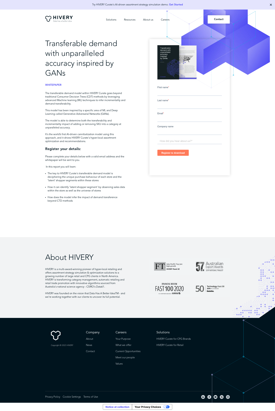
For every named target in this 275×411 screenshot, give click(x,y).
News (89, 345)
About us (148, 20)
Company (93, 332)
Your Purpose (123, 339)
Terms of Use (90, 397)
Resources (129, 20)
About (89, 339)
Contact (218, 19)
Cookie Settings (72, 397)
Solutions (111, 20)
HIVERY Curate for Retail (169, 345)
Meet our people (125, 357)
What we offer (123, 345)
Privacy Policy (52, 397)
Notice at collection (117, 406)
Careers (165, 20)
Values (119, 364)
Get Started (176, 5)
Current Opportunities (128, 351)
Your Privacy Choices (148, 406)
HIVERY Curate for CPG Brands (173, 339)
